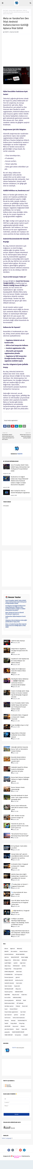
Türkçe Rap (21, 1023)
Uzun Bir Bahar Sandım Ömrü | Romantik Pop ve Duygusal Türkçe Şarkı (20, 902)
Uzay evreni (15, 1026)
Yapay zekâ (24, 1029)
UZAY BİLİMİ (7, 1026)
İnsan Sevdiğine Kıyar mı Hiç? (20, 725)
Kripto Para (24, 994)
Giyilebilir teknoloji (9, 983)
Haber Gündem (8, 986)
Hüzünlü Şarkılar (9, 991)
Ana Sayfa (5, 10)
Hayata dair (17, 986)
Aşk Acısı (7, 957)
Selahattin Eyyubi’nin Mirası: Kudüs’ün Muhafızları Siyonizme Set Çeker (19, 769)
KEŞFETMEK (7, 994)
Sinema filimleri (13, 1009)
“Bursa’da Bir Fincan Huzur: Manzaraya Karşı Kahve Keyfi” (20, 835)
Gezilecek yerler (19, 980)
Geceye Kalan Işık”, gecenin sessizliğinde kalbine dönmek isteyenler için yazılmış (20, 856)
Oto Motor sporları (9, 1006)
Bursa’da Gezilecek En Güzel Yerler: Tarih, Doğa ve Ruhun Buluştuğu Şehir (19, 797)
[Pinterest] (16, 1149)
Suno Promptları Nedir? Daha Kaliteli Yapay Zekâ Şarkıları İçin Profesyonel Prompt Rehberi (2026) (20, 468)
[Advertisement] (16, 49)
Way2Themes (17, 1156)
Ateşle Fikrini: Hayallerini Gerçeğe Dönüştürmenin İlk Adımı (19, 650)
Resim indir (25, 1006)
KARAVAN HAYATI (19, 991)
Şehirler (16, 1014)
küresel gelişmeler (9, 1000)
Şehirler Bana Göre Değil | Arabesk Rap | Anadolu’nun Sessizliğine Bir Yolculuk (19, 876)
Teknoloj (7, 1020)
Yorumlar (9, 1086)
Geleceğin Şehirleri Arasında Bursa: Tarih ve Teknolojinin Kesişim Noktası (19, 749)
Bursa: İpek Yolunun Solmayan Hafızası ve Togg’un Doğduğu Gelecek (20, 779)
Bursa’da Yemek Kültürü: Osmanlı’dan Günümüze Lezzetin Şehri (18, 759)
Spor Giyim (23, 1012)
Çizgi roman (23, 963)
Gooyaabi (16, 1157)
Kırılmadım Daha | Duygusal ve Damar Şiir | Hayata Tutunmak (19, 717)
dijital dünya (8, 966)
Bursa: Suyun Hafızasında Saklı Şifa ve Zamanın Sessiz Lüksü (19, 807)
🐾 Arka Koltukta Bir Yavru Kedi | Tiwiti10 (19, 893)
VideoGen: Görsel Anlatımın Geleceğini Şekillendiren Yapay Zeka (16, 621)
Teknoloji (13, 1020)
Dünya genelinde (18, 968)
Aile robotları (14, 951)
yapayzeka (7, 1032)
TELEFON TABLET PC (22, 1020)
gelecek (18, 977)
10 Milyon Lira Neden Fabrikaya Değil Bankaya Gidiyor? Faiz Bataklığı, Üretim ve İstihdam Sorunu (20, 921)
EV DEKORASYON (8, 974)
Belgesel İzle (8, 960)
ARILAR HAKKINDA (20, 954)
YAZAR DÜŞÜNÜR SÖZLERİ (18, 1032)
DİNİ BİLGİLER (16, 966)
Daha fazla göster (20, 1047)
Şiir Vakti (22, 1014)
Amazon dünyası (23, 951)
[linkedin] (24, 1150)
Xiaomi (17, 1029)
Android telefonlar (9, 954)
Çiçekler (16, 963)
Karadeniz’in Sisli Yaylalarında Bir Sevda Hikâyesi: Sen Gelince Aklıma (20, 660)
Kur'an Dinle (8, 997)
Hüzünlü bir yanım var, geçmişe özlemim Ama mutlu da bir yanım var (19, 825)
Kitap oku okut (15, 994)
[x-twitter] (12, 1150)
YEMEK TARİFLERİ (8, 1035)
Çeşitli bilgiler (8, 963)
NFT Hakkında (20, 1003)
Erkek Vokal (19, 971)
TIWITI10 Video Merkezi (18, 641)
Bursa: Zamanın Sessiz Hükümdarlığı (18, 788)
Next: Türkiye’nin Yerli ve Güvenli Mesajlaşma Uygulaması (20, 492)
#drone (6, 948)
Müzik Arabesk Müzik (9, 1003)
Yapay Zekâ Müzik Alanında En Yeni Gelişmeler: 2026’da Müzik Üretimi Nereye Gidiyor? (20, 932)
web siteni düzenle (9, 1029)
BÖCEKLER (24, 960)
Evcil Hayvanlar (18, 974)
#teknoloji (19, 948)
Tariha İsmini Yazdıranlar (19, 1017)
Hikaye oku (18, 989)
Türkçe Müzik (13, 1023)
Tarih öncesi (7, 1017)
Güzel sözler (19, 983)
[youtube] (20, 1150)
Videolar (23, 1026)
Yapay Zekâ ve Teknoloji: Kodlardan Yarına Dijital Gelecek (18, 735)
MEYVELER (18, 1000)
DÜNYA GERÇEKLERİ (9, 971)
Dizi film (24, 966)
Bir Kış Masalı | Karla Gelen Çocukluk (19, 847)
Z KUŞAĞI (25, 1035)
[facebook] (8, 1150)
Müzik (24, 1000)
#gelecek (12, 948)
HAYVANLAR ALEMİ (9, 989)
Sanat (6, 1009)
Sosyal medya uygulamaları (15, 10)
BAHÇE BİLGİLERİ (15, 957)
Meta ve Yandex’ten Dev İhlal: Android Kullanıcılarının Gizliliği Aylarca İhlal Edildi (15, 625)
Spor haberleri (8, 1014)
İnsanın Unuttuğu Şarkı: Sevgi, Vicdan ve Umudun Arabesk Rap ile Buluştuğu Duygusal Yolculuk (20, 694)
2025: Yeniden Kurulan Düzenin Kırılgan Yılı (17, 816)
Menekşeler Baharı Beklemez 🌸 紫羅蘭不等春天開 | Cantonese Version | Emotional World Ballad (19, 682)
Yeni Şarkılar (18, 1035)
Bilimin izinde (16, 960)
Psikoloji (18, 1006)
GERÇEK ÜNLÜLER (9, 980)
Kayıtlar (8, 1085)
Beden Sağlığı (24, 957)
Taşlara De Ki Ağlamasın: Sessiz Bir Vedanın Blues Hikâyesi (18, 671)
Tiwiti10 (7, 32)
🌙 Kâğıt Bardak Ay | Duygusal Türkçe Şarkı (20, 911)
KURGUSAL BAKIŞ (17, 997)
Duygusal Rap (8, 968)
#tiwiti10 (6, 951)
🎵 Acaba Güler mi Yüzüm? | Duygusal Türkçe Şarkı (19, 885)
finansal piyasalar (9, 977)
